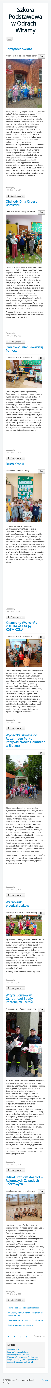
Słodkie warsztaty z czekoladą (20, 1325)
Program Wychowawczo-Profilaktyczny (23, 1357)
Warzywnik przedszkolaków (17, 904)
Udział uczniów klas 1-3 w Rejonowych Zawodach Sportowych (24, 1180)
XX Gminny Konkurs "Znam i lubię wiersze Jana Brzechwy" (25, 1314)
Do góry (45, 1380)
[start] (9, 1337)
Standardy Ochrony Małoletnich (20, 1362)
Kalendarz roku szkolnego (18, 1352)
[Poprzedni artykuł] (15, 1337)
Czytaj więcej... (16, 195)
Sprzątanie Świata (19, 49)
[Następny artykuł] (21, 1337)
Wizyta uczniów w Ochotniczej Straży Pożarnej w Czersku (20, 998)
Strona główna (13, 1349)
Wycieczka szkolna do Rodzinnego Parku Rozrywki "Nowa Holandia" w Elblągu (25, 740)
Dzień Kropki (15, 464)
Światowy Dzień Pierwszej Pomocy (24, 349)
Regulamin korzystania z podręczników (23, 1359)
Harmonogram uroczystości (18, 1354)
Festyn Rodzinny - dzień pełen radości (23, 1307)
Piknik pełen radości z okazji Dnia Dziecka (25, 1320)
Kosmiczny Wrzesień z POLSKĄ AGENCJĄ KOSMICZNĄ (22, 626)
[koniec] (27, 1337)
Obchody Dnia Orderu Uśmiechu (21, 203)
